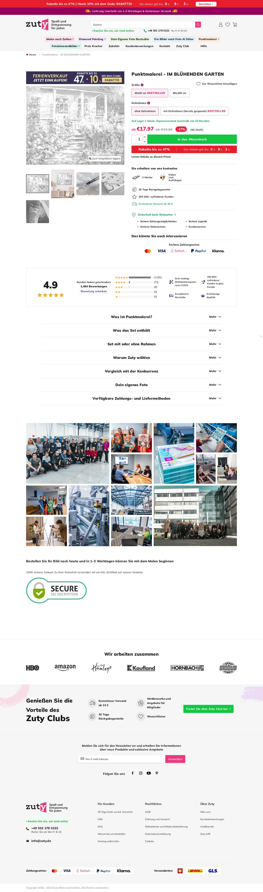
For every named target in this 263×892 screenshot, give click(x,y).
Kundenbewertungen (212, 819)
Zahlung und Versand (157, 819)
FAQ (100, 826)
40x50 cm (150, 93)
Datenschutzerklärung (158, 833)
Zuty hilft (205, 833)
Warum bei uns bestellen (111, 833)
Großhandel (207, 826)
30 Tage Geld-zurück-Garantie (115, 811)
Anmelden (175, 759)
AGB (147, 811)
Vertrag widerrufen (108, 841)
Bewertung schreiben (94, 291)
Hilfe (100, 819)
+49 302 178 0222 (44, 828)
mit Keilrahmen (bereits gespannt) (195, 111)
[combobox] (143, 25)
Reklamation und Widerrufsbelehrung (166, 826)
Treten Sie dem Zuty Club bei (207, 709)
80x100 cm (179, 93)
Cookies (149, 841)
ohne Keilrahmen (145, 111)
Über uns (205, 811)
